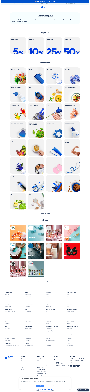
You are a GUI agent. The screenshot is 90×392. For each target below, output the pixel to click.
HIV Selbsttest (27, 348)
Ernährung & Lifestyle (50, 300)
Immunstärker (28, 320)
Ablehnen (49, 385)
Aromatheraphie (70, 345)
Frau (26, 309)
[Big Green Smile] (18, 251)
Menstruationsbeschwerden (30, 314)
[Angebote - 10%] (36, 53)
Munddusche (27, 330)
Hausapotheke (69, 304)
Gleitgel (26, 347)
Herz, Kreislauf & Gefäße (72, 309)
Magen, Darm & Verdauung (72, 317)
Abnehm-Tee (7, 294)
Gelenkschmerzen (8, 347)
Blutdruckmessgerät (70, 311)
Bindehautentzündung (29, 297)
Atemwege (48, 292)
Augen (68, 294)
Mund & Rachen (28, 326)
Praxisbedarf (48, 334)
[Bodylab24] (36, 251)
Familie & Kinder (70, 300)
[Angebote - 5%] (18, 53)
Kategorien (23, 362)
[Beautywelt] (72, 233)
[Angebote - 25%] (54, 53)
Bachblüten (7, 320)
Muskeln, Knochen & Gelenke (52, 326)
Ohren (68, 297)
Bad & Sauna (69, 347)
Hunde (47, 347)
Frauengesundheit (28, 313)
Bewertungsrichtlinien (42, 371)
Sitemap (22, 369)
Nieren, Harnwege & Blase (30, 334)
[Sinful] (72, 251)
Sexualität (27, 343)
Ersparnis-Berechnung (42, 365)
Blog (22, 367)
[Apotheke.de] (36, 233)
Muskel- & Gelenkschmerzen (10, 311)
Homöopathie (7, 323)
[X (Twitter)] (74, 366)
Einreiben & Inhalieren (29, 302)
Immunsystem (28, 317)
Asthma (47, 294)
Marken (22, 360)
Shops (22, 358)
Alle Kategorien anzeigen (45, 213)
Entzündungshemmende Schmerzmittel (12, 345)
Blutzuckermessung (8, 302)
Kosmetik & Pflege (50, 317)
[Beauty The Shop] (54, 233)
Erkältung (27, 300)
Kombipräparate (28, 321)
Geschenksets (48, 321)
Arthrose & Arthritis (49, 328)
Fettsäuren (69, 331)
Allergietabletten (28, 294)
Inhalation (48, 296)
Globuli (6, 321)
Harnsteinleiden (28, 340)
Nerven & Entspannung (9, 334)
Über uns (39, 358)
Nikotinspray (69, 340)
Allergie (26, 292)
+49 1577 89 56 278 (59, 363)
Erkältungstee (27, 306)
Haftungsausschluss (41, 373)
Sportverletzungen (8, 314)
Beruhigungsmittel (8, 336)
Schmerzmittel (8, 343)
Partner (38, 362)
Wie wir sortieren (40, 367)
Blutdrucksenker (70, 313)
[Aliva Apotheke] (18, 233)
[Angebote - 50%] (72, 53)
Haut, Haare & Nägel (50, 309)
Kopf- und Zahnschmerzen (9, 348)
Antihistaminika (28, 296)
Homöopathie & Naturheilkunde (11, 317)
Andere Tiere (48, 345)
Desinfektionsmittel (49, 336)
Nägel (47, 313)
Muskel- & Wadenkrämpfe (50, 331)
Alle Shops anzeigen (45, 281)
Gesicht (47, 323)
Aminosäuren (69, 328)
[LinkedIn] (76, 366)
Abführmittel (69, 320)
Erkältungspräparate (29, 304)
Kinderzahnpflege (28, 328)
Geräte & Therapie (49, 330)
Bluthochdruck (69, 314)
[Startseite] (45, 7)
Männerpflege (7, 328)
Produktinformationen (42, 369)
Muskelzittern (7, 340)
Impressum (51, 390)
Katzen (47, 348)
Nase (68, 296)
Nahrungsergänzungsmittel (72, 326)
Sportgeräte (7, 313)
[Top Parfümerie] (18, 269)
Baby (68, 302)
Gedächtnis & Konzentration (10, 338)
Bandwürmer (69, 323)
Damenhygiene (28, 311)
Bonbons (47, 304)
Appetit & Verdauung (70, 321)
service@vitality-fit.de (60, 360)
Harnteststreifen (8, 306)
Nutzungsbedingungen (42, 375)
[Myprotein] (54, 251)
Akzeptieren (40, 385)
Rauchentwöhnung (71, 334)
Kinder (68, 306)
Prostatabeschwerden (9, 330)
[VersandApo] (36, 269)
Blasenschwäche (28, 338)
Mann (6, 326)
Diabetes (6, 300)
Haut (47, 311)
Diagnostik (48, 338)
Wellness (68, 343)
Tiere (47, 343)
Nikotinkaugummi (70, 336)
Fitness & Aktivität (8, 309)
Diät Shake (6, 297)
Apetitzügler (7, 296)
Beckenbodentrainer (29, 345)
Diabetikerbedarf (8, 304)
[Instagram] (71, 366)
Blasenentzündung (28, 336)
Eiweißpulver (69, 330)
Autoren (39, 360)
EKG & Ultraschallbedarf (50, 340)
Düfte (47, 320)
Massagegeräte (69, 348)
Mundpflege (27, 331)
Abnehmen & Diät (8, 292)
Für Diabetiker (48, 306)
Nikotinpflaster (69, 338)
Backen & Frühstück (49, 302)
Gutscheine (23, 365)
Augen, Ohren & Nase (71, 292)
